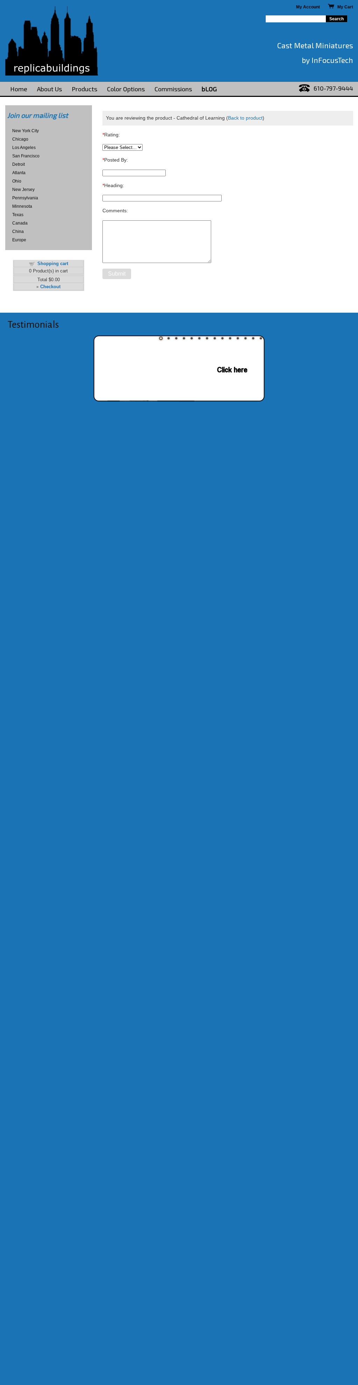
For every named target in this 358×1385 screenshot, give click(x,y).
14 (261, 338)
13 (253, 338)
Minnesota (22, 206)
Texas (17, 214)
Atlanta (19, 172)
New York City (25, 130)
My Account (308, 7)
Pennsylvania (25, 198)
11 (238, 338)
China (18, 231)
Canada (20, 223)
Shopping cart (52, 263)
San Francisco (26, 156)
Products (84, 89)
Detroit (18, 164)
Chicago (20, 139)
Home (18, 89)
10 (230, 338)
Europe (19, 239)
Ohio (16, 181)
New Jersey (23, 189)
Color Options (126, 89)
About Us (49, 89)
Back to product (245, 118)
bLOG (209, 89)
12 (245, 338)
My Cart (343, 7)
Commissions (173, 89)
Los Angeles (24, 147)
